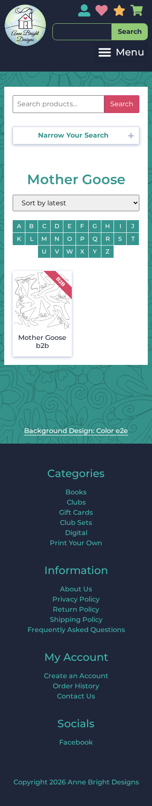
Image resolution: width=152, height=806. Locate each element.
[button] (121, 52)
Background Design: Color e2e (76, 431)
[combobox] (82, 31)
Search (121, 104)
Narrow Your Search (73, 135)
